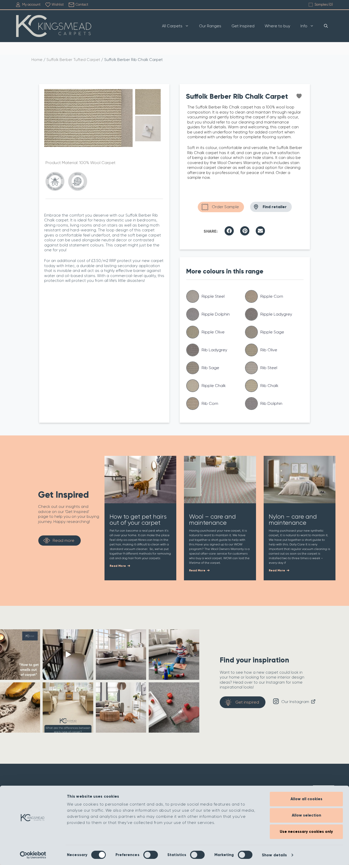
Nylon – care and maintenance (293, 519)
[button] (229, 230)
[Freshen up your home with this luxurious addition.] (121, 707)
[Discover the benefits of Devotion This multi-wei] (121, 654)
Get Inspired (242, 26)
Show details (274, 855)
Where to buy (277, 26)
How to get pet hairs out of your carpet (138, 519)
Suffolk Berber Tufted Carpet (73, 59)
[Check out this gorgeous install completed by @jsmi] (68, 654)
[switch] (150, 855)
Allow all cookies (306, 799)
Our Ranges (210, 26)
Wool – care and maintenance (212, 519)
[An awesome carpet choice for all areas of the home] (174, 707)
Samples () (324, 4)
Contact (82, 4)
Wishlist (58, 4)
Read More (118, 566)
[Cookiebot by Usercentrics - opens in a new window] (33, 855)
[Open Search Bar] (326, 26)
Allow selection (306, 815)
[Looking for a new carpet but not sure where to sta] (68, 707)
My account (31, 4)
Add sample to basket (221, 207)
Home (36, 59)
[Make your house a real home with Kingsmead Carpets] (174, 654)
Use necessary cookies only (306, 831)
